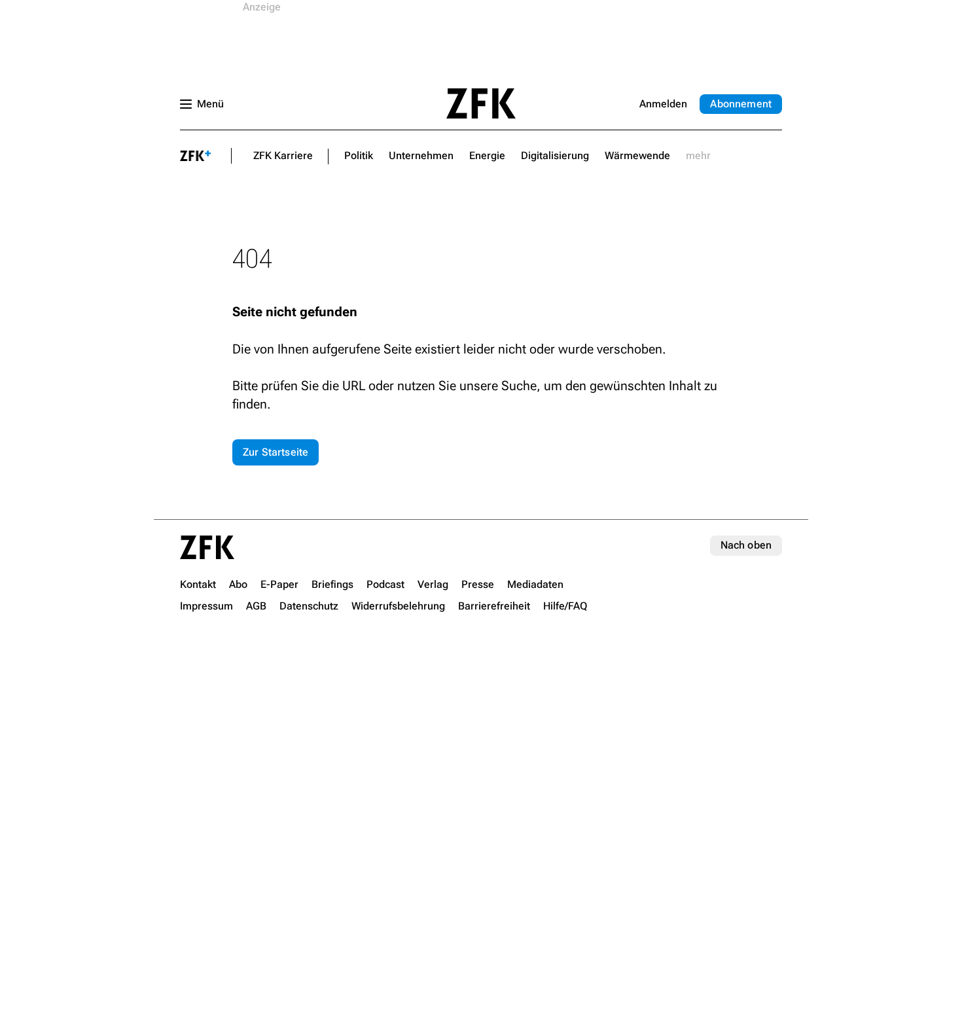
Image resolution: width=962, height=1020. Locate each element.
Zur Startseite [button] (275, 452)
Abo (741, 104)
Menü (210, 104)
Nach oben (746, 545)
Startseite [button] (481, 103)
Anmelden (663, 104)
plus (195, 156)
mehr (698, 155)
